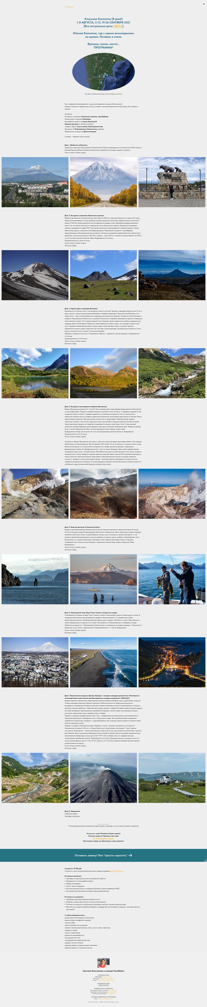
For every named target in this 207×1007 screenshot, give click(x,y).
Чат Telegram (109, 838)
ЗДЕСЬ (117, 26)
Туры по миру (107, 977)
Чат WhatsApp (98, 838)
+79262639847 (102, 1002)
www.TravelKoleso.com (105, 998)
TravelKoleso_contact (107, 978)
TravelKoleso (112, 990)
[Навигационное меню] (204, 4)
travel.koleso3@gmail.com (105, 980)
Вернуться (70, 7)
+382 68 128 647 (103, 985)
